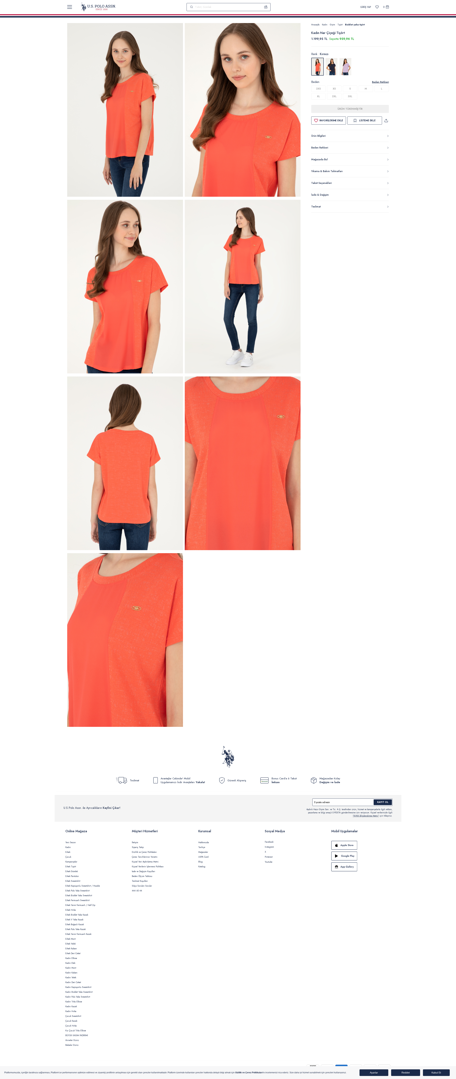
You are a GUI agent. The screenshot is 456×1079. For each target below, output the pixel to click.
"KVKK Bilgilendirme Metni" (366, 815)
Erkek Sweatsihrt (72, 881)
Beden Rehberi (380, 82)
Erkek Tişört (70, 866)
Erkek (67, 852)
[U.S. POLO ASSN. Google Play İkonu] (361, 856)
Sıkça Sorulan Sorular (142, 885)
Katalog (201, 866)
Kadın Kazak (71, 1006)
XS (334, 88)
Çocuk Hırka (71, 1025)
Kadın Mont (70, 967)
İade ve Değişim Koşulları (143, 871)
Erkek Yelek (70, 943)
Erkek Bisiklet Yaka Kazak (76, 914)
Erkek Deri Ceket (72, 953)
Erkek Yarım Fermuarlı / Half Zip (80, 905)
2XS (318, 88)
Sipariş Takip (138, 847)
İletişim (135, 842)
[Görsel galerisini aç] (125, 110)
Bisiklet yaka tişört (355, 24)
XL (318, 96)
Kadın (324, 24)
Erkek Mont (70, 939)
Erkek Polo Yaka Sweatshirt (77, 890)
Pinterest (268, 857)
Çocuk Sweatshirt (73, 1016)
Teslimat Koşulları (140, 881)
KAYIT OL (382, 802)
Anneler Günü (72, 1040)
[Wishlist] (377, 7)
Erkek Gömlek (71, 871)
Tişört (340, 24)
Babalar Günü (71, 1045)
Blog (200, 861)
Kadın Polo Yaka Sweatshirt (77, 996)
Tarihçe (201, 847)
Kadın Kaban (71, 972)
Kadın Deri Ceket (73, 982)
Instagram (269, 847)
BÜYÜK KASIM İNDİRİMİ (76, 1035)
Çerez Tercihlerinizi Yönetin (144, 857)
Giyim (332, 24)
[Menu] (69, 7)
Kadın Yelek (70, 977)
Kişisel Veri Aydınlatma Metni (145, 861)
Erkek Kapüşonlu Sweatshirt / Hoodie (82, 885)
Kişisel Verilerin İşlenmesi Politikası (147, 866)
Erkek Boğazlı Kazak (74, 924)
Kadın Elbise (71, 958)
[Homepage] (98, 7)
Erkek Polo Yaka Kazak (75, 929)
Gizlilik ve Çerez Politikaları (144, 852)
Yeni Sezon (70, 842)
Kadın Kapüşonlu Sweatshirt (78, 987)
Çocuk (68, 857)
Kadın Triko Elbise (73, 1001)
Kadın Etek (70, 963)
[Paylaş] (386, 120)
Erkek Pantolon (72, 876)
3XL (350, 96)
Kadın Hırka (70, 1011)
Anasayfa (315, 24)
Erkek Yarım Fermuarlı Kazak (78, 934)
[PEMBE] (345, 67)
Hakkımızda (203, 842)
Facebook (269, 842)
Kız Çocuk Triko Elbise (75, 1030)
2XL (334, 96)
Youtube (268, 862)
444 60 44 (137, 890)
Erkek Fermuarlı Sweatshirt (77, 900)
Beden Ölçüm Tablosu (142, 876)
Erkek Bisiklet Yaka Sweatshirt (78, 895)
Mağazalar (203, 852)
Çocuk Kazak (71, 1021)
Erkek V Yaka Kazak (74, 919)
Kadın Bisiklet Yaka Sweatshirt (79, 992)
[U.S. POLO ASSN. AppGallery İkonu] (361, 866)
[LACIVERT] (331, 67)
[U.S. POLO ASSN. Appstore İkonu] (361, 845)
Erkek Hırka (70, 910)
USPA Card (203, 857)
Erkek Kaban (71, 948)
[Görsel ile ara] (265, 7)
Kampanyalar (71, 861)
